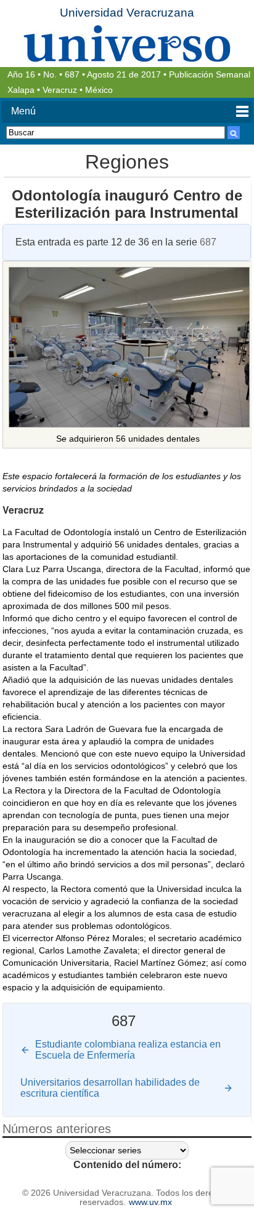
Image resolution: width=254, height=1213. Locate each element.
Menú (23, 111)
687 (72, 74)
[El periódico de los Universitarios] (127, 43)
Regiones (127, 162)
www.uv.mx (150, 1202)
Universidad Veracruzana (127, 12)
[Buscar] (233, 132)
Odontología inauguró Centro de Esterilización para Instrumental (127, 204)
